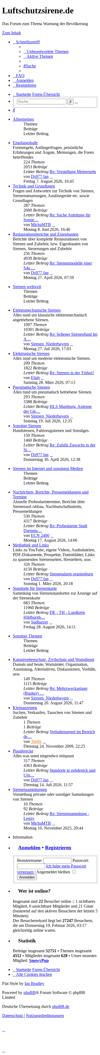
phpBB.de (60, 1006)
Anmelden (29, 847)
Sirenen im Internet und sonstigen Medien (48, 468)
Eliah (35, 377)
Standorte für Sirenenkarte (35, 588)
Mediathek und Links (31, 545)
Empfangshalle (25, 142)
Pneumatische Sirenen (31, 387)
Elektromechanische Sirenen (37, 310)
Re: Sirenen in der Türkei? (72, 372)
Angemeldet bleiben (53, 872)
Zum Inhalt (11, 32)
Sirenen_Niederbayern (50, 344)
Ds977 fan (40, 176)
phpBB (29, 992)
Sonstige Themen (27, 636)
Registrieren (58, 847)
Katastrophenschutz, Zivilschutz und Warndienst (53, 659)
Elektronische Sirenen (31, 353)
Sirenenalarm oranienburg (71, 574)
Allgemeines (23, 119)
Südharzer (39, 622)
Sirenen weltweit (27, 286)
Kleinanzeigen (25, 707)
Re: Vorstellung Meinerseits (73, 171)
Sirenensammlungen (30, 789)
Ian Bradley (34, 983)
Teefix (36, 741)
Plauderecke (23, 751)
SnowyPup (39, 960)
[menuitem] (46, 51)
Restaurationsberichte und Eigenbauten (45, 234)
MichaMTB (41, 224)
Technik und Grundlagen (34, 186)
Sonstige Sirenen (27, 425)
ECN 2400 (40, 535)
